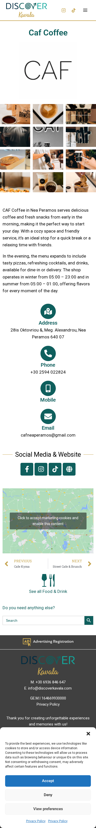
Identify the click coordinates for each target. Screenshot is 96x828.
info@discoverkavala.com (50, 688)
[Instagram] (63, 10)
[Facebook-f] (26, 469)
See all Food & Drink (48, 591)
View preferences (48, 809)
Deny (48, 795)
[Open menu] (85, 10)
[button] (88, 733)
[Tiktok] (55, 469)
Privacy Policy (36, 821)
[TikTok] (73, 10)
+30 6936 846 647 (51, 682)
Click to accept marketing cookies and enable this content (48, 521)
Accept (48, 781)
